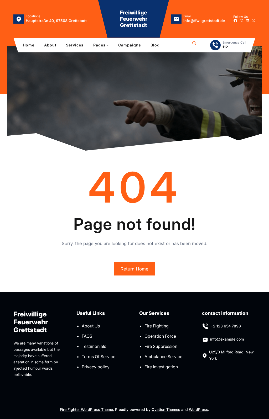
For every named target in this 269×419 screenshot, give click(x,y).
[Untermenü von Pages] (107, 45)
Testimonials (94, 346)
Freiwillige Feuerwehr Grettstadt (133, 18)
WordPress (198, 409)
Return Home (134, 269)
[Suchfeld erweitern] (194, 45)
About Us (91, 325)
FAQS (87, 336)
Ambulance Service (163, 356)
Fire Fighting (156, 325)
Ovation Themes (166, 409)
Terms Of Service (98, 356)
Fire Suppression (160, 346)
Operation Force (160, 336)
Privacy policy (96, 366)
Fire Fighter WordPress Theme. (87, 409)
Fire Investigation (161, 366)
